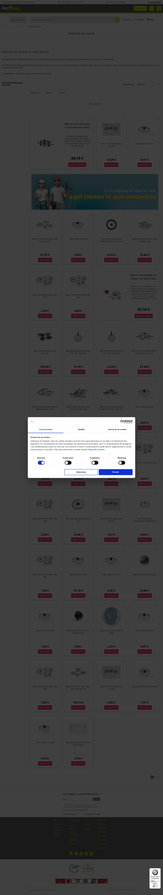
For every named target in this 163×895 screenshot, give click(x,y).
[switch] (68, 463)
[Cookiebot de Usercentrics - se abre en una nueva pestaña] (122, 421)
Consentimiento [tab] (45, 430)
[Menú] (159, 869)
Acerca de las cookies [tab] (117, 430)
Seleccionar (81, 472)
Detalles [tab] (81, 430)
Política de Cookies (96, 450)
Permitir (115, 472)
